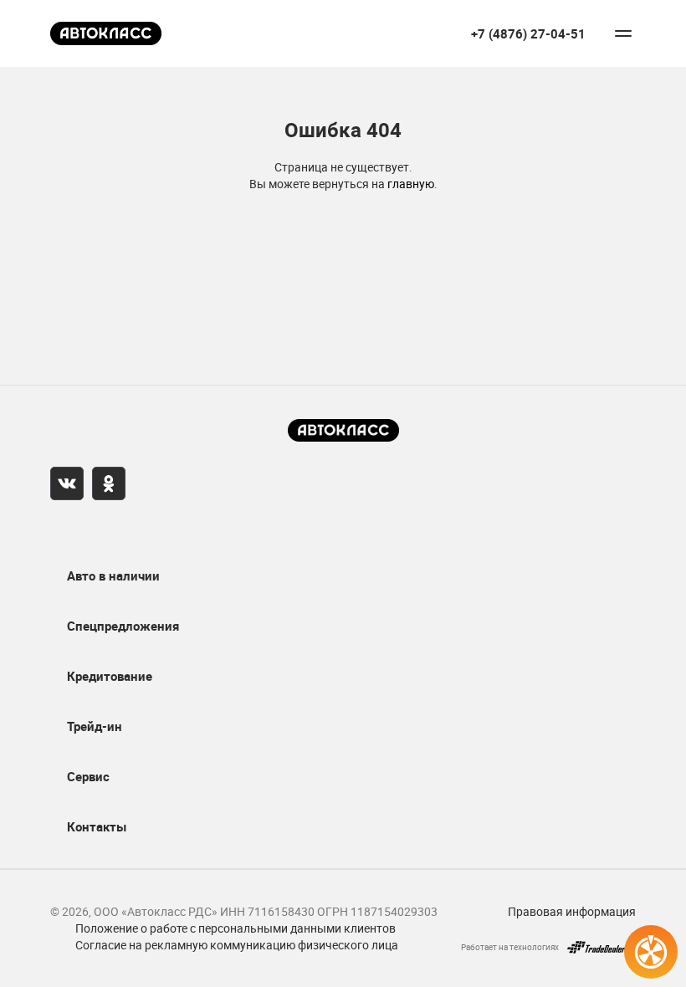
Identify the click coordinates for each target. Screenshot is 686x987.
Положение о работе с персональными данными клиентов (235, 928)
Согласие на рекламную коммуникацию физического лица (236, 945)
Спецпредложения (123, 625)
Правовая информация (572, 911)
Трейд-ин (94, 726)
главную (410, 184)
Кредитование (109, 675)
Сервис (88, 776)
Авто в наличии (113, 575)
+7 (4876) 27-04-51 (528, 34)
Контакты (96, 826)
